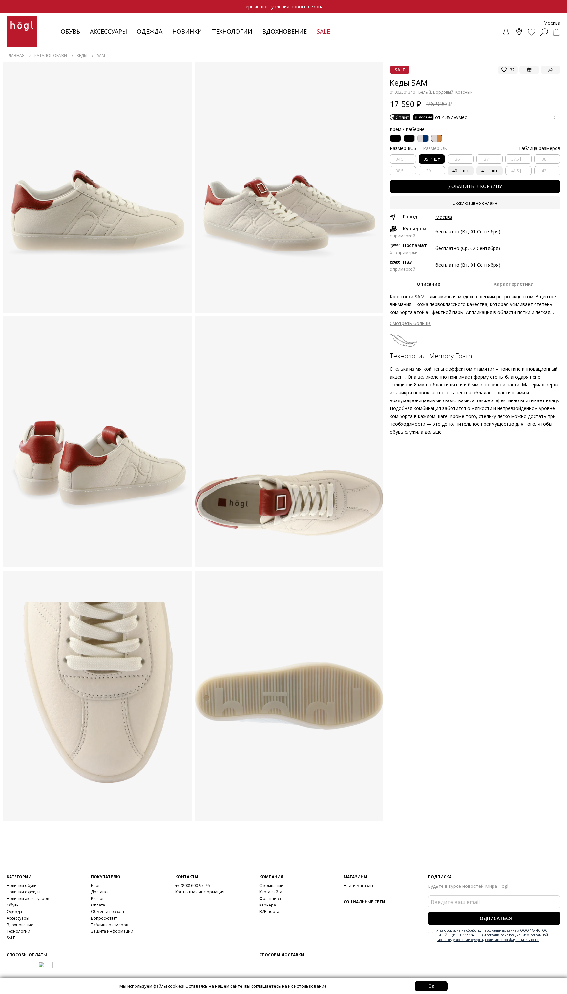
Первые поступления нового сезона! (283, 6)
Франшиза (270, 898)
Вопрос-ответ (104, 918)
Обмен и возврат (107, 911)
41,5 (515, 171)
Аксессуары (108, 31)
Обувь (70, 31)
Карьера (267, 905)
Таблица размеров (109, 924)
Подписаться (494, 918)
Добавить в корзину (475, 186)
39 (428, 171)
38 (544, 159)
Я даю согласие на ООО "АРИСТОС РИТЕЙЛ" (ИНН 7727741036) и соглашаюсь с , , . (492, 935)
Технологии (18, 931)
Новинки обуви (22, 885)
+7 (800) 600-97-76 (192, 885)
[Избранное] (532, 32)
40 (460, 171)
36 (457, 159)
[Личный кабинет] (507, 32)
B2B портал (270, 911)
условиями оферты (468, 939)
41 (489, 171)
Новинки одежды (23, 892)
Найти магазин (358, 885)
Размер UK (435, 148)
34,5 (400, 159)
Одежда (149, 31)
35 (432, 159)
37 (486, 159)
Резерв (97, 898)
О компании (271, 885)
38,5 (400, 171)
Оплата (98, 905)
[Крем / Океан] (423, 138)
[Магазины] (519, 32)
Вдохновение (284, 31)
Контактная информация (199, 892)
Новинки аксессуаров (28, 898)
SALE (11, 938)
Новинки (187, 31)
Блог (95, 885)
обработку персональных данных (492, 930)
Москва (443, 217)
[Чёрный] (395, 138)
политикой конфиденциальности (512, 939)
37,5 (515, 159)
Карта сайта (270, 892)
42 (544, 171)
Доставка (100, 892)
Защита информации (112, 931)
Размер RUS (403, 148)
